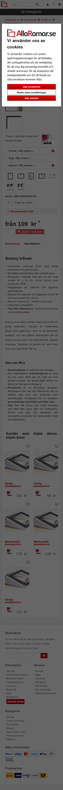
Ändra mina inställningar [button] (31, 92)
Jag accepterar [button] (31, 86)
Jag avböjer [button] (31, 98)
